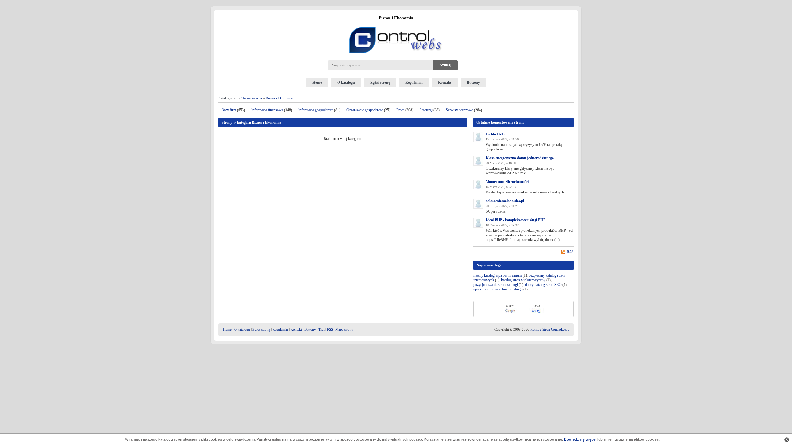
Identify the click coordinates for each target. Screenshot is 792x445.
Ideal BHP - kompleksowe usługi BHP (515, 220)
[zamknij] (786, 439)
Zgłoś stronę (380, 82)
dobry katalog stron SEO (543, 284)
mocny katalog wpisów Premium (497, 275)
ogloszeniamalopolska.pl (505, 201)
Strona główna (251, 98)
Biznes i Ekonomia (279, 98)
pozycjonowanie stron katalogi (495, 284)
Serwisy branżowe (459, 110)
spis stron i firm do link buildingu (498, 289)
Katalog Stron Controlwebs (549, 329)
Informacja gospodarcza (315, 110)
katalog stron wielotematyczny (523, 280)
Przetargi (426, 110)
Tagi (321, 329)
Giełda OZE (495, 134)
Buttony (473, 82)
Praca (400, 110)
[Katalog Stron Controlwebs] (396, 24)
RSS (570, 252)
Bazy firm (229, 110)
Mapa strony (344, 329)
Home (317, 82)
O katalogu (346, 82)
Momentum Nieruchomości (507, 182)
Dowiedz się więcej (580, 439)
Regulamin (414, 82)
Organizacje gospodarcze (364, 110)
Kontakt (444, 82)
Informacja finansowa (267, 110)
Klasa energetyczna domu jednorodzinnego (520, 158)
